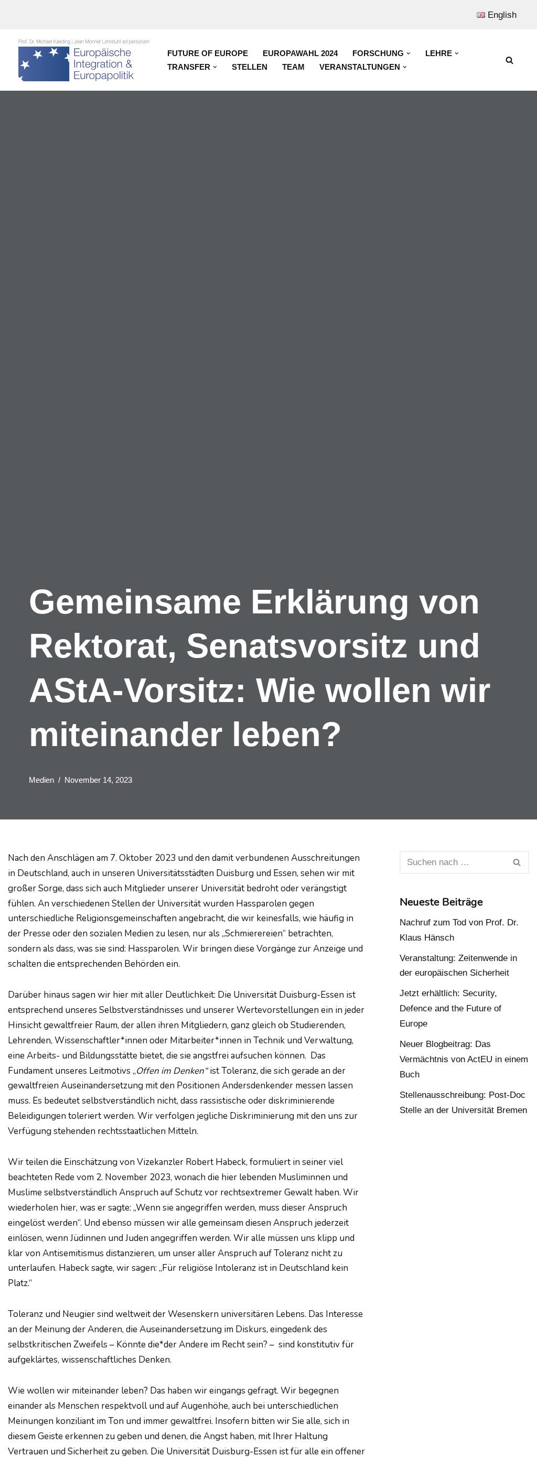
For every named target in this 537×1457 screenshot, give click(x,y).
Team (293, 66)
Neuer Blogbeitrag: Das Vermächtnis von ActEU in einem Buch (464, 1059)
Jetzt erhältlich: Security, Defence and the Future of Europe (450, 1008)
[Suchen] (509, 60)
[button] (408, 53)
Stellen (249, 66)
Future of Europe (207, 53)
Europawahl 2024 (300, 53)
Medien (41, 779)
